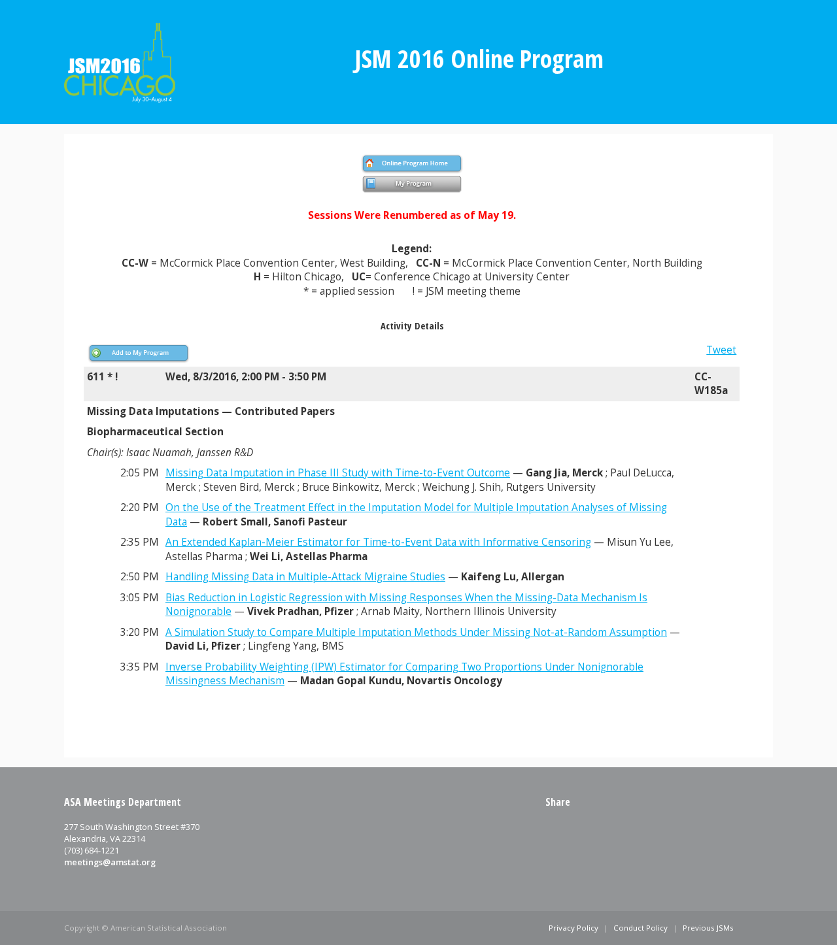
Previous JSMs (708, 928)
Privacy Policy (573, 928)
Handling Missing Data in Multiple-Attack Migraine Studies (305, 577)
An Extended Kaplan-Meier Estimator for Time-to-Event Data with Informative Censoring (378, 542)
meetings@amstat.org (110, 862)
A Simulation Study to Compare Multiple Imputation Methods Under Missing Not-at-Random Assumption (416, 632)
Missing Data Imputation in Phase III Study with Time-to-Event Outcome (337, 473)
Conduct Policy (640, 928)
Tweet (721, 350)
